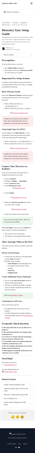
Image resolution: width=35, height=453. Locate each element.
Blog (19, 444)
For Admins (15, 22)
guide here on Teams (16, 295)
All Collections (6, 22)
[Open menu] (31, 3)
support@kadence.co (10, 365)
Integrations (24, 22)
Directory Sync (6, 25)
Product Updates (11, 444)
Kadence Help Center (10, 371)
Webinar (25, 444)
